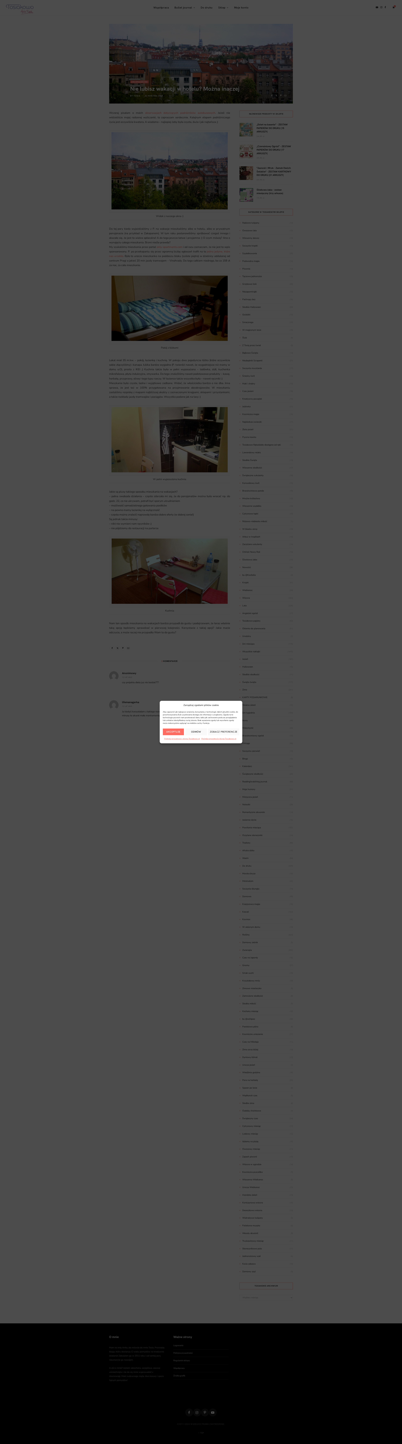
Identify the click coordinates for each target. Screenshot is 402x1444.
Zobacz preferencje (224, 732)
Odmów (196, 732)
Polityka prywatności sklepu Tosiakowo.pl (182, 739)
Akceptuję (173, 732)
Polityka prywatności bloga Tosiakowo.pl (218, 739)
